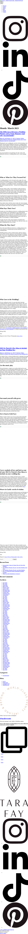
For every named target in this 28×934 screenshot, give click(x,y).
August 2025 (5, 595)
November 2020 (6, 663)
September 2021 (6, 651)
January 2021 (5, 661)
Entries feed (5, 682)
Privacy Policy (3, 933)
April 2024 (5, 614)
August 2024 (5, 609)
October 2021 (6, 650)
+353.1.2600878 (3, 929)
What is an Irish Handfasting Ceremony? (11, 573)
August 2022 (5, 637)
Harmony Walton (20, 138)
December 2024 (6, 604)
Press (4, 9)
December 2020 (6, 662)
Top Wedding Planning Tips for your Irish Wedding (14, 570)
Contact (4, 11)
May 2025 (5, 598)
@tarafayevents (5, 718)
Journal (4, 10)
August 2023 (5, 624)
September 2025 (6, 593)
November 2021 (6, 649)
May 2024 (5, 613)
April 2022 (5, 642)
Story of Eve (19, 336)
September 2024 (6, 608)
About (4, 8)
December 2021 (6, 647)
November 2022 (6, 634)
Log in (4, 681)
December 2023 (6, 619)
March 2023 (5, 629)
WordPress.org (6, 685)
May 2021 (5, 656)
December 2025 (6, 590)
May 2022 (5, 641)
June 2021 (5, 655)
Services (4, 5)
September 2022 (6, 636)
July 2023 (5, 625)
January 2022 (5, 646)
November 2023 (6, 620)
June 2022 (5, 640)
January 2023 (5, 631)
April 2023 (5, 628)
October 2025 (6, 592)
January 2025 (5, 603)
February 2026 (6, 587)
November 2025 (6, 591)
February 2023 (6, 630)
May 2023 (5, 626)
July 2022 (5, 639)
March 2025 (5, 601)
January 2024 (5, 618)
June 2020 (5, 669)
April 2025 (5, 600)
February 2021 (6, 660)
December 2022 (6, 633)
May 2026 (5, 584)
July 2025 (5, 596)
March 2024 (5, 615)
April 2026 (5, 585)
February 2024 (6, 617)
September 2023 (6, 623)
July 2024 (5, 611)
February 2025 (6, 602)
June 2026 (5, 582)
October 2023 (6, 622)
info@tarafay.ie (10, 929)
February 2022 (6, 645)
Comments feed (6, 683)
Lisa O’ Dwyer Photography (11, 556)
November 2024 (6, 606)
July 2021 (5, 653)
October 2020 (6, 664)
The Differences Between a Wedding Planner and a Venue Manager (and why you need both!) (12, 133)
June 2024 (5, 612)
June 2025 (5, 597)
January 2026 (5, 588)
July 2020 (5, 668)
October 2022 (6, 635)
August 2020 (5, 667)
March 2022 (5, 644)
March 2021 (5, 658)
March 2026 (5, 586)
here (24, 486)
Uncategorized (6, 675)
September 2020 (6, 666)
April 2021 (5, 657)
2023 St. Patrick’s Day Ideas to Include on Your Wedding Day (13, 349)
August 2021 (5, 652)
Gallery (4, 7)
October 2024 (6, 607)
